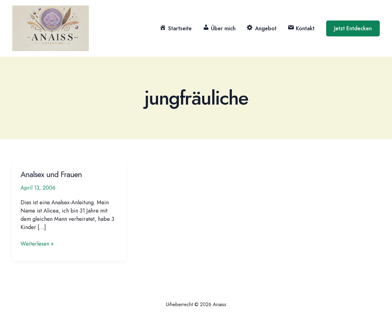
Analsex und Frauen (51, 174)
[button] (353, 28)
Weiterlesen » (37, 244)
